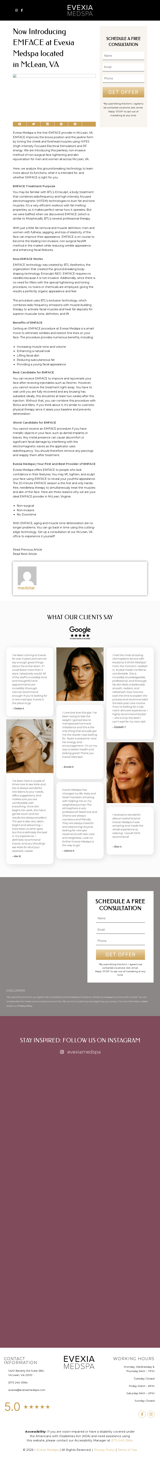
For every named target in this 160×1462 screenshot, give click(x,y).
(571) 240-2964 (121, 1440)
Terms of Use (127, 1450)
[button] (144, 10)
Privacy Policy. (25, 1006)
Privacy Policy (104, 1450)
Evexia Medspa (48, 1450)
